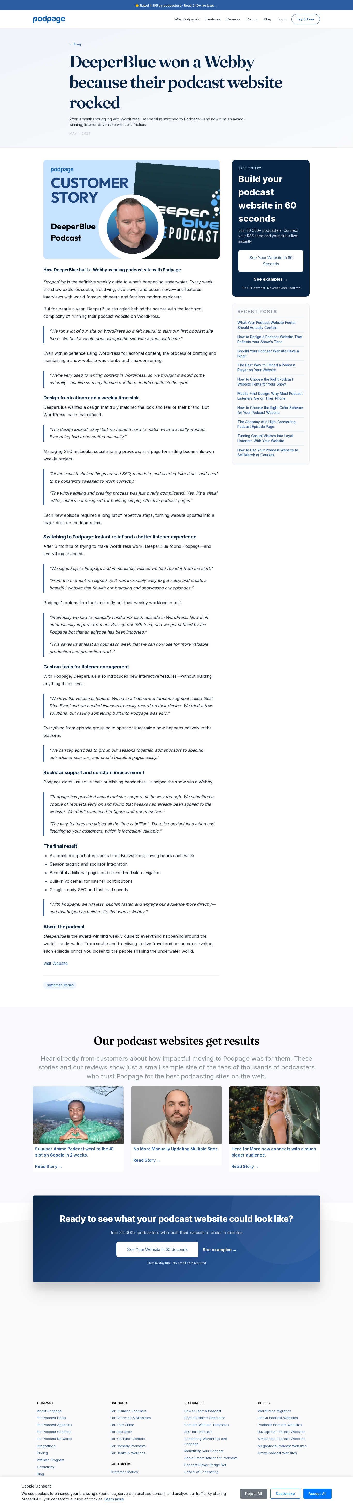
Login (281, 19)
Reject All (253, 1493)
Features (213, 19)
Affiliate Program (50, 1460)
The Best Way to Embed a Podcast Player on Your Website (266, 367)
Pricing (252, 19)
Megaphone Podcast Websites (282, 1446)
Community (45, 1467)
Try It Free (305, 19)
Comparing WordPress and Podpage (205, 1441)
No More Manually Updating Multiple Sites (175, 1148)
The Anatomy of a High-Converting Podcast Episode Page (266, 424)
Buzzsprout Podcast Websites (281, 1432)
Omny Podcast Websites (277, 1453)
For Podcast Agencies (54, 1425)
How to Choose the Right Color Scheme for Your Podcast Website (270, 410)
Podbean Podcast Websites (280, 1425)
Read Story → (49, 1166)
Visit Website (55, 963)
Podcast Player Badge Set (205, 1465)
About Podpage (49, 1411)
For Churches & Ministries (131, 1418)
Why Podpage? (186, 19)
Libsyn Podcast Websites (278, 1418)
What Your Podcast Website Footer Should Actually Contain (266, 325)
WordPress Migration (274, 1411)
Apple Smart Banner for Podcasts (211, 1458)
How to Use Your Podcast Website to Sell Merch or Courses (267, 452)
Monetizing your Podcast (204, 1451)
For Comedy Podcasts (128, 1446)
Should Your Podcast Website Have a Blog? (268, 353)
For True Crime (122, 1425)
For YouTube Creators (128, 1439)
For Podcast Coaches (54, 1432)
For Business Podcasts (129, 1411)
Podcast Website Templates (206, 1425)
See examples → (271, 279)
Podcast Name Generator (204, 1418)
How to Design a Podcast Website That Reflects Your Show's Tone (269, 339)
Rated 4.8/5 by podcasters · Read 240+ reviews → (178, 5)
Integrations (46, 1446)
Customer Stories (60, 985)
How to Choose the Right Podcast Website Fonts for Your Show (265, 381)
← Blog (75, 44)
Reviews (233, 19)
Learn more (114, 1499)
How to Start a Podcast (202, 1411)
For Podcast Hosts (51, 1418)
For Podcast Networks (54, 1439)
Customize (285, 1493)
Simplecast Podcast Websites (281, 1439)
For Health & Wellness (128, 1453)
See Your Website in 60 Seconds (271, 261)
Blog (267, 19)
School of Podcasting (201, 1472)
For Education (121, 1432)
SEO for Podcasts (198, 1432)
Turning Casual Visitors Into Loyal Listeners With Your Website (265, 438)
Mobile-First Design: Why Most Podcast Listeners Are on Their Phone (270, 395)
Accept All (317, 1493)
